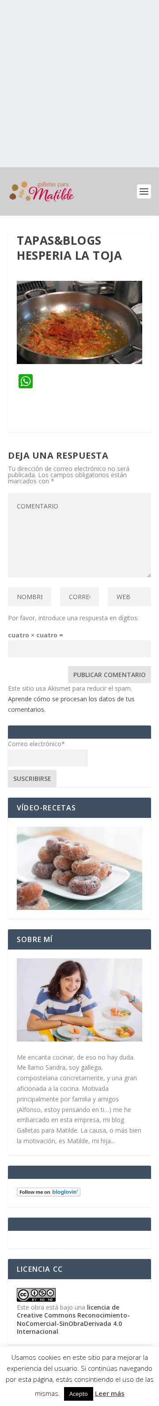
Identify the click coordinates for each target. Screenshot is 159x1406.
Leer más (110, 1393)
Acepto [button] (78, 1394)
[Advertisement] (79, 83)
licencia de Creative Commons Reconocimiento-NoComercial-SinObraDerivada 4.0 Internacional (73, 1319)
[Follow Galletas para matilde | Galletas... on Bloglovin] (48, 1194)
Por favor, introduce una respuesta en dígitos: (73, 618)
